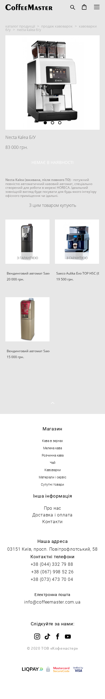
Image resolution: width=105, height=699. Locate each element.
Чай (52, 462)
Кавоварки (52, 470)
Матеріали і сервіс (52, 477)
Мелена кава (52, 448)
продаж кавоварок (57, 26)
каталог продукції (20, 26)
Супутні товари (52, 484)
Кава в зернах (52, 440)
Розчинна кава (53, 455)
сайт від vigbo (52, 686)
